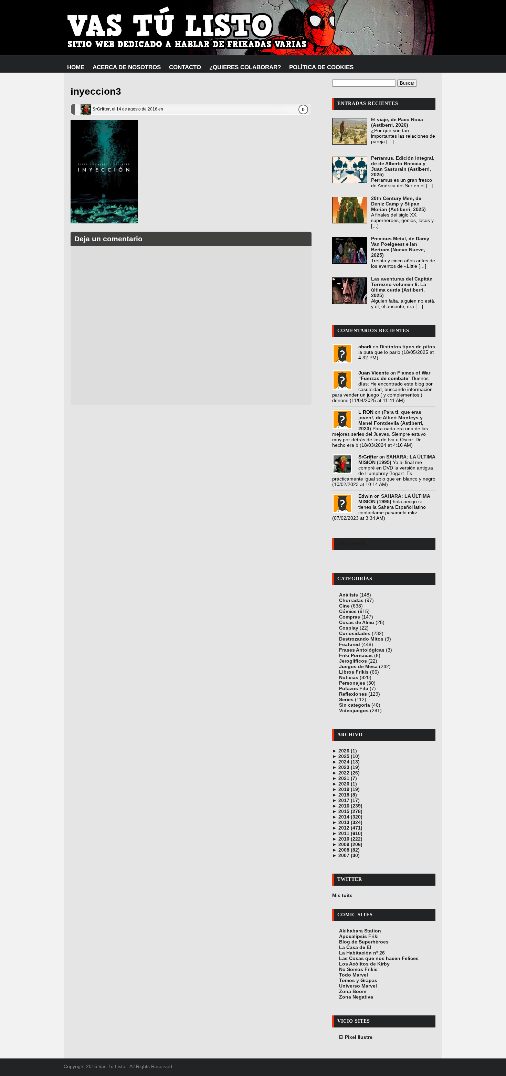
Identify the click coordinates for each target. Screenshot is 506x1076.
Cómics (348, 611)
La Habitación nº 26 (362, 953)
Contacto (185, 67)
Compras (349, 617)
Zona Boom (352, 991)
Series (346, 699)
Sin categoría (354, 705)
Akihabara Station (360, 930)
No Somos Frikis (358, 969)
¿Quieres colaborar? (245, 67)
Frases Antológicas (361, 650)
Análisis (348, 595)
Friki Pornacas (356, 655)
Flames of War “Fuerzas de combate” (394, 375)
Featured (349, 644)
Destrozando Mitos (361, 639)
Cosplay (348, 628)
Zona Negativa (356, 997)
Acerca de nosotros (127, 67)
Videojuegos (354, 710)
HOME (75, 67)
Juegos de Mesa (358, 666)
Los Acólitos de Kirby (364, 964)
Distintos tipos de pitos (407, 346)
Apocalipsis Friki (359, 936)
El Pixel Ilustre (355, 1037)
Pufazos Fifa (353, 688)
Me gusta (351, 543)
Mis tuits (342, 895)
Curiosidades (354, 633)
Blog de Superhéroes (364, 942)
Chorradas (351, 600)
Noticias (348, 677)
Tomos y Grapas (358, 980)
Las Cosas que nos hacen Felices (379, 958)
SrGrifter (101, 109)
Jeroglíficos (353, 661)
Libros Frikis (354, 672)
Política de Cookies (321, 67)
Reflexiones (353, 694)
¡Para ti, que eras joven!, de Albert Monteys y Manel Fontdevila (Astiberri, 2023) (390, 420)
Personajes (352, 683)
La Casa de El (355, 947)
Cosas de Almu (356, 622)
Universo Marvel (358, 986)
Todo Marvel (353, 975)
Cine (344, 606)
